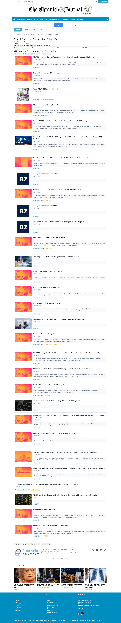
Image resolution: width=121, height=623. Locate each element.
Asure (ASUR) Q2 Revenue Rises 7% (46, 89)
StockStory (37, 67)
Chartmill (36, 149)
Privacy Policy (65, 553)
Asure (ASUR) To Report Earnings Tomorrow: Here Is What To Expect (57, 190)
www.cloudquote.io (69, 549)
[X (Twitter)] (93, 552)
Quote (31, 47)
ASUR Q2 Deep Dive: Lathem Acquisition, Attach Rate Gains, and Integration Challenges (63, 57)
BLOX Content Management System (83, 620)
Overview (26, 34)
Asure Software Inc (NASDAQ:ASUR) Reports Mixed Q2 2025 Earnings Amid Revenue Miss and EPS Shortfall (67, 138)
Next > (49, 53)
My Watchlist (88, 25)
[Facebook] (97, 552)
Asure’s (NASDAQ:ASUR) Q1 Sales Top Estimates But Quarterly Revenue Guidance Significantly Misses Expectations (69, 416)
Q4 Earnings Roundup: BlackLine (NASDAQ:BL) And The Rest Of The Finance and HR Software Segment (69, 468)
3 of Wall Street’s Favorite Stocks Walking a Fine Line (51, 385)
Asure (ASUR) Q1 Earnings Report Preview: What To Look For (54, 433)
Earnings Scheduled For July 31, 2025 (46, 174)
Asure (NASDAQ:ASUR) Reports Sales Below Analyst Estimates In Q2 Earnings (60, 121)
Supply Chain (47, 395)
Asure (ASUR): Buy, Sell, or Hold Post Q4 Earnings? (50, 525)
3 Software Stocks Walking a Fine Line (46, 334)
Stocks (26, 29)
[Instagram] (104, 552)
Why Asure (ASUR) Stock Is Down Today (47, 105)
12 (45, 53)
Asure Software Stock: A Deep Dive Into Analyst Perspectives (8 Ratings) (59, 319)
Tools (40, 29)
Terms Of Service (75, 553)
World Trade (47, 115)
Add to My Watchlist (45, 45)
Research (84, 47)
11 (42, 53)
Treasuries (57, 34)
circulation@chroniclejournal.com (90, 605)
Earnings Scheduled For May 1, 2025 (46, 206)
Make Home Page (103, 1)
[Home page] (60, 10)
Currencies (40, 34)
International (48, 34)
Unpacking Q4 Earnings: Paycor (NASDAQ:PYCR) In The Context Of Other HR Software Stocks (65, 452)
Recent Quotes (75, 25)
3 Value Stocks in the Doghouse (44, 510)
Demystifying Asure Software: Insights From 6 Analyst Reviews (56, 257)
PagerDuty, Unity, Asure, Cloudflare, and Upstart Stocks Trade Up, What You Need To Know (65, 158)
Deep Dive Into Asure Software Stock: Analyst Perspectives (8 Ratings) (58, 222)
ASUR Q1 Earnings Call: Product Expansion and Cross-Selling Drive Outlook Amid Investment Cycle (67, 353)
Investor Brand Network (21, 489)
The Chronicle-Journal (27, 620)
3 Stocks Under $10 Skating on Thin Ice (46, 303)
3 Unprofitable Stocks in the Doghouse (46, 287)
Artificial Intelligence (50, 99)
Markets (18, 29)
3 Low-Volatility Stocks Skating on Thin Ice (48, 271)
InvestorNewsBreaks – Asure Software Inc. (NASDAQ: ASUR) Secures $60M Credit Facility (46, 484)
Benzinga (36, 184)
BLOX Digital (97, 620)
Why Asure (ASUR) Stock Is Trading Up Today (49, 237)
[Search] (107, 19)
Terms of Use (55, 620)
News (32, 34)
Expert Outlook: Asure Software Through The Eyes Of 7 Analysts (56, 401)
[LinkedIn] (101, 552)
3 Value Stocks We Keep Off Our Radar (46, 73)
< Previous (16, 53)
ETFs (33, 29)
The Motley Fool (38, 99)
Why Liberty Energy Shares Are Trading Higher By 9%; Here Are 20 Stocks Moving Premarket (66, 495)
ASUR (53, 39)
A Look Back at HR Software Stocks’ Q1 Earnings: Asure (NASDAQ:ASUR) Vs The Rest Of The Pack (67, 369)
